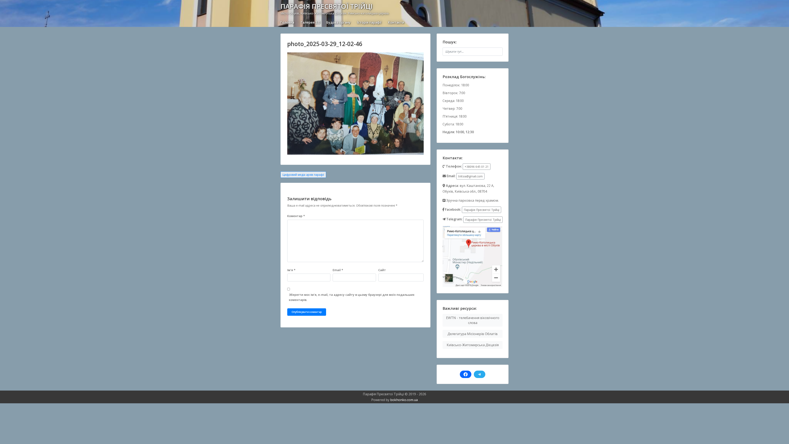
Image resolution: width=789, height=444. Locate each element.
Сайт (382, 270)
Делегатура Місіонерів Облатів (473, 334)
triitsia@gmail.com (470, 176)
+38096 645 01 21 (477, 167)
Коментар (296, 216)
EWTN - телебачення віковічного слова (472, 320)
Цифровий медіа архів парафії (303, 175)
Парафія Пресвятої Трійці (481, 210)
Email (338, 270)
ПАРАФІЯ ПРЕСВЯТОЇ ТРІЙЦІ (326, 6)
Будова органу (338, 22)
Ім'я (291, 270)
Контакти (396, 22)
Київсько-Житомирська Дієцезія (473, 345)
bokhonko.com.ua (404, 400)
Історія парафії (369, 22)
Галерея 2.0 (310, 22)
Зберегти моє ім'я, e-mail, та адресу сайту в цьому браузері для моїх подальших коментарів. (351, 297)
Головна (287, 22)
